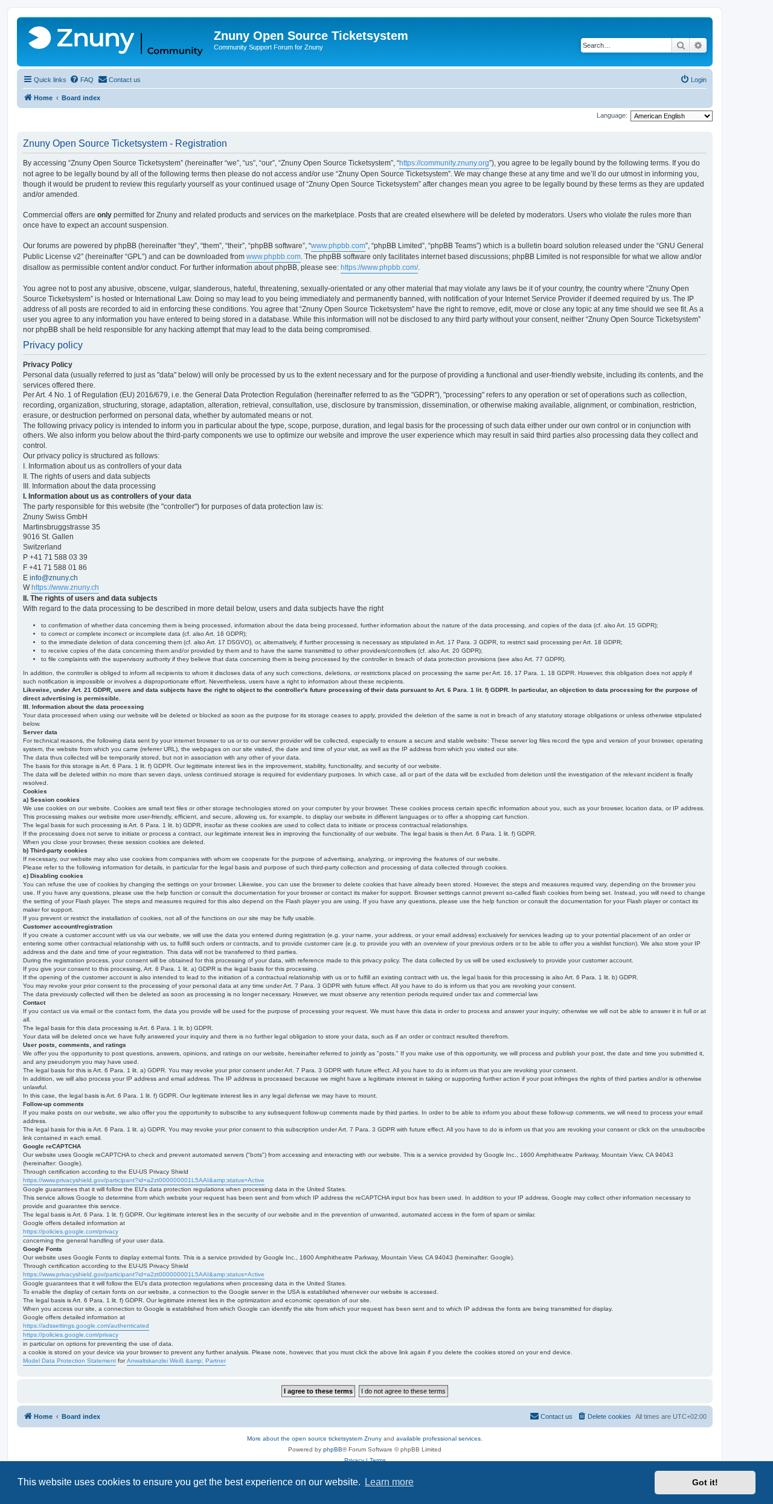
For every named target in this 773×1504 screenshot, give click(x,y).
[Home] (117, 41)
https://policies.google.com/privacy (70, 1231)
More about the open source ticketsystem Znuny (314, 1438)
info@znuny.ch (54, 578)
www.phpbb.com (338, 246)
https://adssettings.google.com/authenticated (86, 1325)
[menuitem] (81, 79)
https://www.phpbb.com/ (379, 267)
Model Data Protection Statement (69, 1360)
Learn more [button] (389, 1482)
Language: (612, 115)
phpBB (332, 1449)
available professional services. (439, 1438)
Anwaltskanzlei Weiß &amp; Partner (176, 1360)
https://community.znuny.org (444, 163)
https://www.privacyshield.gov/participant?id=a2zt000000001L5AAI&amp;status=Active (144, 1180)
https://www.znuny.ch (65, 587)
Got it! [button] (705, 1482)
